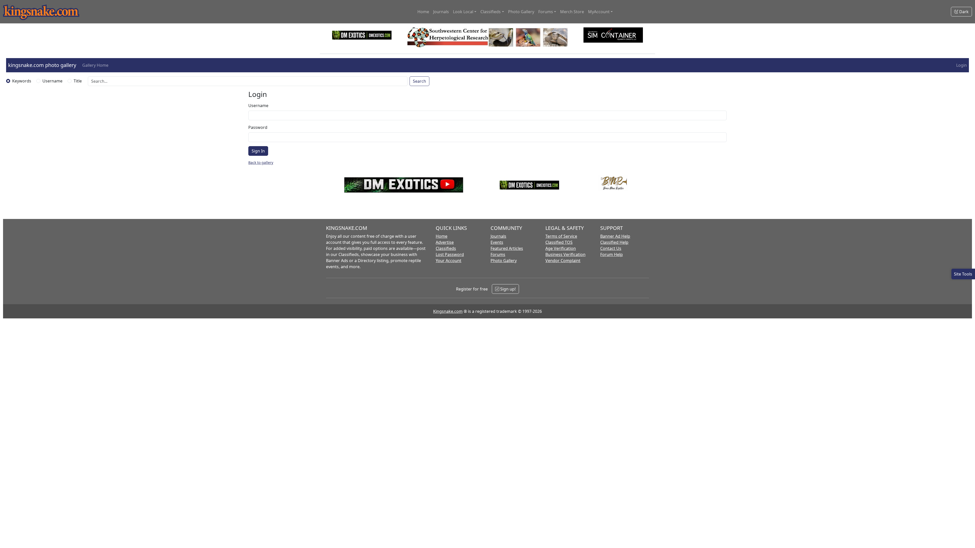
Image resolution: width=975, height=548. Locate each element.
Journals (441, 11)
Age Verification (560, 248)
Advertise (445, 242)
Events (497, 242)
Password (257, 127)
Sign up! (507, 289)
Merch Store (572, 11)
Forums (498, 254)
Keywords (21, 81)
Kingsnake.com (448, 311)
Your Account (448, 260)
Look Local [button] (463, 11)
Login (961, 65)
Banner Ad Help (615, 236)
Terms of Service (561, 236)
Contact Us (610, 248)
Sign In (258, 151)
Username (52, 81)
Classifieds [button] (490, 11)
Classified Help (614, 242)
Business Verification (565, 254)
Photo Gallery (521, 11)
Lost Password (450, 254)
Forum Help (611, 254)
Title (78, 81)
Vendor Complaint (562, 260)
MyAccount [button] (599, 11)
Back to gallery (260, 162)
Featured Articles (507, 248)
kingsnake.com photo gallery (42, 65)
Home (423, 11)
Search (419, 81)
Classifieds (446, 248)
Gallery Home (95, 65)
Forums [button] (545, 11)
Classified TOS (559, 242)
